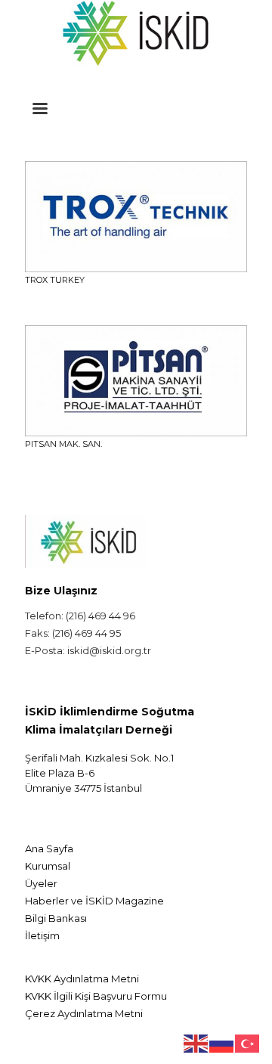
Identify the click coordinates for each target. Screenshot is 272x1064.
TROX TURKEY (55, 280)
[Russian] (222, 1042)
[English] (196, 1042)
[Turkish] (248, 1042)
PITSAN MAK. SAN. (63, 444)
